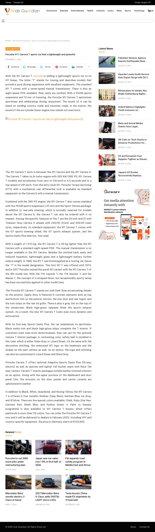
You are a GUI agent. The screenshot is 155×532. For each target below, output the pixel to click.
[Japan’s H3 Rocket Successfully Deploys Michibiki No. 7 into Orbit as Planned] (107, 176)
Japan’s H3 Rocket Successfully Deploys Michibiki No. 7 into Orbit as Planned (133, 174)
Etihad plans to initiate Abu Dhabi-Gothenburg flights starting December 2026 (132, 92)
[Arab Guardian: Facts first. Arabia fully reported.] (22, 11)
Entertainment (77, 11)
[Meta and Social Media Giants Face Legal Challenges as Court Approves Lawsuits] (107, 127)
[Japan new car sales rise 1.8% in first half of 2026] (48, 447)
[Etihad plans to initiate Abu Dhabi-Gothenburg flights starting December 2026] (107, 94)
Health (90, 11)
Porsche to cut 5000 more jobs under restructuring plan (16, 461)
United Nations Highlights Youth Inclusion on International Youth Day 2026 (133, 109)
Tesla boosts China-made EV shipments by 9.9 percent (78, 496)
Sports (128, 11)
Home (8, 3)
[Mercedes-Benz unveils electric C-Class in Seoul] (18, 482)
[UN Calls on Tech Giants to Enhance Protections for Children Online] (107, 143)
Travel (150, 11)
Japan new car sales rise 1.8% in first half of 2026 (48, 461)
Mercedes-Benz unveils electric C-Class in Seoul (15, 496)
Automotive (51, 11)
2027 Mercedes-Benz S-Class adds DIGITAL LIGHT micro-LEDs (47, 496)
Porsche (38, 75)
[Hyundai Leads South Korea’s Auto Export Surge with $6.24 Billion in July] (107, 78)
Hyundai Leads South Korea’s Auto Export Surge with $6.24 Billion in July (133, 76)
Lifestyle (100, 11)
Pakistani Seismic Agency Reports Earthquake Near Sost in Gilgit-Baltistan (132, 60)
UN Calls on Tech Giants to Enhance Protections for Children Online (132, 141)
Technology (139, 11)
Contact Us (18, 3)
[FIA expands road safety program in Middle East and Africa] (78, 447)
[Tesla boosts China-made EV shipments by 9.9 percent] (78, 482)
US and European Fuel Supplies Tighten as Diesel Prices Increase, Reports (132, 158)
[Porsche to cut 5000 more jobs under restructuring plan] (18, 447)
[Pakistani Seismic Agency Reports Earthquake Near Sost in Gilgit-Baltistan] (107, 62)
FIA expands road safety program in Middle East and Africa (77, 461)
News (119, 11)
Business (64, 11)
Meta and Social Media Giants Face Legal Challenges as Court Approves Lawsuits (130, 125)
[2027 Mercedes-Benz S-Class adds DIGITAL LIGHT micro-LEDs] (48, 482)
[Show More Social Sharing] (88, 67)
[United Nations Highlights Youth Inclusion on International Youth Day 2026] (107, 111)
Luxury (111, 11)
